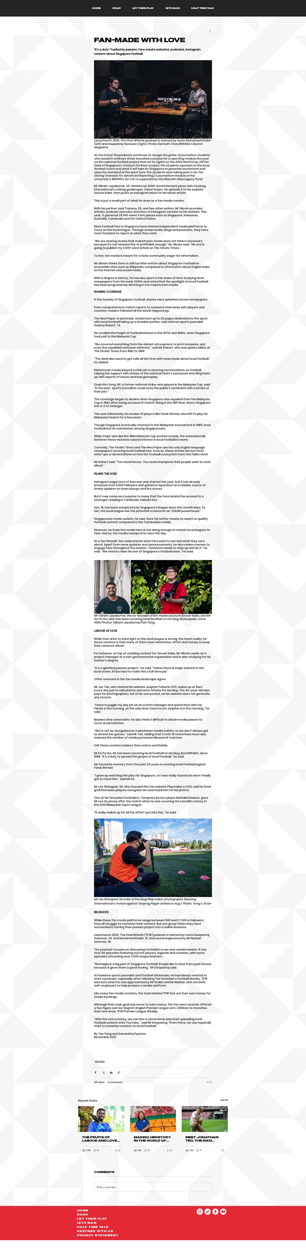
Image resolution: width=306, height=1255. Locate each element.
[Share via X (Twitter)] (103, 1072)
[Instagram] (200, 1212)
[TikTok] (207, 1212)
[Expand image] (112, 587)
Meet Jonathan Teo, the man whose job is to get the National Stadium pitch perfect (203, 1139)
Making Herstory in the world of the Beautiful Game (152, 1139)
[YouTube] (223, 1212)
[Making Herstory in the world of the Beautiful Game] (153, 1119)
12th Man (100, 1061)
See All (224, 1100)
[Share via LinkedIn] (111, 1072)
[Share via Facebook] (95, 1072)
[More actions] (210, 31)
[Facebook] (215, 1212)
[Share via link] (118, 1072)
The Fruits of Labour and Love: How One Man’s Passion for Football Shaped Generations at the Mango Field (100, 1139)
